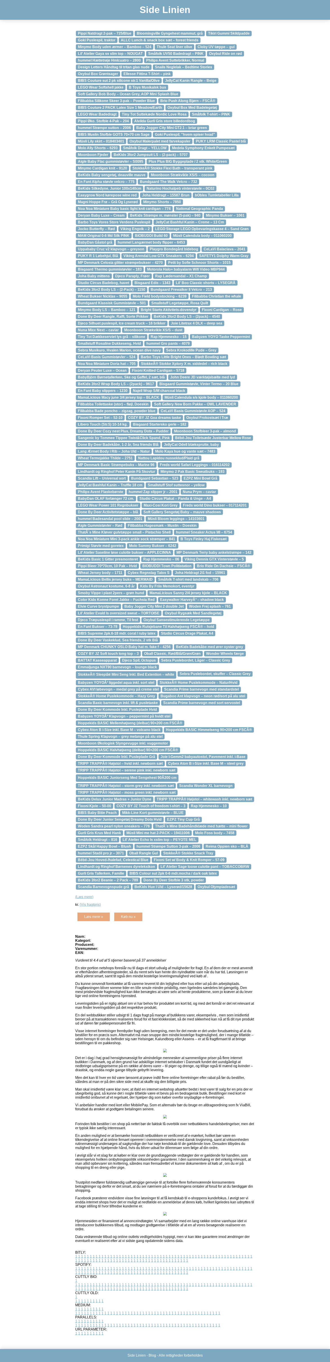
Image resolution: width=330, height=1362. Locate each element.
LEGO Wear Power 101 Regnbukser (108, 505)
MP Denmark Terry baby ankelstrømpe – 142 (213, 552)
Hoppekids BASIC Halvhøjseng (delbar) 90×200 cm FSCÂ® (128, 750)
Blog (152, 1355)
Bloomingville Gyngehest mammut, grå (170, 33)
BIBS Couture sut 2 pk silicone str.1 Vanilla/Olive (119, 80)
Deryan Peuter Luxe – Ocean (102, 370)
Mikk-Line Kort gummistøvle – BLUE (153, 813)
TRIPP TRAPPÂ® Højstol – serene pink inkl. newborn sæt (126, 770)
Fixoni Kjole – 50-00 (94, 806)
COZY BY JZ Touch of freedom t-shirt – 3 (151, 806)
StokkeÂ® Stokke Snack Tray (188, 853)
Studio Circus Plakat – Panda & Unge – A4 (175, 498)
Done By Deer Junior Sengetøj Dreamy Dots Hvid (120, 819)
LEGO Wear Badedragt (97, 114)
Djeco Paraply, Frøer (132, 276)
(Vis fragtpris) (90, 905)
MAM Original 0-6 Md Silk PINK (104, 236)
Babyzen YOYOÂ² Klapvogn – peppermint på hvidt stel (124, 716)
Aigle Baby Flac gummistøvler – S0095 (110, 161)
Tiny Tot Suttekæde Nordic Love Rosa (154, 114)
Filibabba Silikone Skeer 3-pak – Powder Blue (116, 101)
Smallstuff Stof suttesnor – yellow (176, 485)
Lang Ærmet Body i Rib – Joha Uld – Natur (114, 451)
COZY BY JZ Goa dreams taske (154, 418)
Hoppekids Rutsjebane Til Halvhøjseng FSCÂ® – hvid (168, 627)
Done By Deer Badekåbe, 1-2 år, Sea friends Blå (118, 445)
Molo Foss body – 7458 (214, 833)
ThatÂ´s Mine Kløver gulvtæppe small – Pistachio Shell (124, 532)
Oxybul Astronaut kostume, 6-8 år (106, 586)
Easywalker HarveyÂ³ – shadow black (192, 600)
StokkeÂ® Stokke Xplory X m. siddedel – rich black (184, 364)
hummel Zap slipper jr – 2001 (153, 492)
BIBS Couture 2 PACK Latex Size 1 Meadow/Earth (120, 107)
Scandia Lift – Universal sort (102, 478)
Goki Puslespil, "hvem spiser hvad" (185, 134)
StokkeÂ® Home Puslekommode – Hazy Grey (116, 696)
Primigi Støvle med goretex (101, 546)
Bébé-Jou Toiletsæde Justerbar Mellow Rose (213, 438)
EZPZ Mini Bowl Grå (200, 478)
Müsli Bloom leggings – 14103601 (176, 519)
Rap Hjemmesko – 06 (161, 559)
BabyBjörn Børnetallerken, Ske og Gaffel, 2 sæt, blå (121, 377)
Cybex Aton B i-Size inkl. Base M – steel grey (206, 763)
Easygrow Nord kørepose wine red (107, 195)
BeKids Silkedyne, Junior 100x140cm (109, 188)
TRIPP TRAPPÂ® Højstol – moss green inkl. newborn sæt (127, 792)
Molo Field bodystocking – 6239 (160, 296)
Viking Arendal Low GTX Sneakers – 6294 (158, 256)
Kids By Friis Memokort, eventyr (167, 586)
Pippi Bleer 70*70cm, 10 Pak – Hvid (107, 566)
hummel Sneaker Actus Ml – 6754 (204, 532)
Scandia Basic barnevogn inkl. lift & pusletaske (118, 703)
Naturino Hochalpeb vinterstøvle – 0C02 (180, 188)
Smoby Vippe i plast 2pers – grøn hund (111, 593)
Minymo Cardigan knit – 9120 (102, 168)
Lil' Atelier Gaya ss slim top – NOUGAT (110, 54)
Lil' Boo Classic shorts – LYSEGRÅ (205, 283)
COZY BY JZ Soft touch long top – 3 (108, 653)
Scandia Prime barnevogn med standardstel (201, 689)
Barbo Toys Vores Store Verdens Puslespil (114, 222)
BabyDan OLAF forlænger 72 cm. (106, 498)
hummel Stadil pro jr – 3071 (101, 853)
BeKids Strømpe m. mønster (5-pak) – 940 (165, 215)
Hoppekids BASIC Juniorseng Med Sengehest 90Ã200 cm (127, 778)
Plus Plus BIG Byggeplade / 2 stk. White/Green (188, 161)
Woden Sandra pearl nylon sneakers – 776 (114, 826)
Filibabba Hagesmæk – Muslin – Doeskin (162, 525)
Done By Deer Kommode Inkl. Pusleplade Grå (116, 757)
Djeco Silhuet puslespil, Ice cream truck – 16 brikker (121, 323)
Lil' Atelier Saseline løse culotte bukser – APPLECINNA (124, 552)
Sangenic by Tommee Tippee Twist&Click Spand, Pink (124, 438)
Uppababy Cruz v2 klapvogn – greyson (111, 249)
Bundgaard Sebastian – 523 (154, 478)
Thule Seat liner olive (174, 47)
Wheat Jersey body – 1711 (100, 573)
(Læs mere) (84, 897)
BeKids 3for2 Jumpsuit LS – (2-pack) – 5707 (151, 155)
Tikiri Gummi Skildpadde (229, 33)
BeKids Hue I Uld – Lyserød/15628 (163, 887)
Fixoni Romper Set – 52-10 (100, 418)
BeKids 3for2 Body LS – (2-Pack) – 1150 (111, 289)
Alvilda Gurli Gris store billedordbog (164, 121)
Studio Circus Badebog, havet (103, 283)
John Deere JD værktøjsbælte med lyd (202, 377)
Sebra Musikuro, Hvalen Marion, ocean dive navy (119, 350)
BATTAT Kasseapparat (97, 660)
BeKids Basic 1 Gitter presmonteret (108, 559)
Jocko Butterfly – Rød (96, 229)
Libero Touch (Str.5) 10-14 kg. (103, 424)
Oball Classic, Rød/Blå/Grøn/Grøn (172, 653)
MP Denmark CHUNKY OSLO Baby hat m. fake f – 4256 (124, 647)
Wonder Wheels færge (225, 653)
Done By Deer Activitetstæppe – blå (108, 512)
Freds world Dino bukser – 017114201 (215, 505)
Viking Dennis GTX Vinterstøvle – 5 (214, 559)
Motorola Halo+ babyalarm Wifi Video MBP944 (186, 269)
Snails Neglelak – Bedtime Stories (183, 67)
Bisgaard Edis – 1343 (152, 283)
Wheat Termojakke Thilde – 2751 (105, 458)
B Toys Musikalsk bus (147, 87)
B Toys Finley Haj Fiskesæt (203, 539)
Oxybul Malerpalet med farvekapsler (160, 141)
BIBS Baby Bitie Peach (97, 813)
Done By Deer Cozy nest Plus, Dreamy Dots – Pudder (123, 431)
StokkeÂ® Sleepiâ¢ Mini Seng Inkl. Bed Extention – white (126, 674)
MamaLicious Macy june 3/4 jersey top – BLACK (118, 397)
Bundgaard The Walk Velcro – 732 (168, 182)
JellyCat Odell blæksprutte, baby (191, 445)
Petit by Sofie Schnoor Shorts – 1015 (199, 262)
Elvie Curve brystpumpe (98, 606)
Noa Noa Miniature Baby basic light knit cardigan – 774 (124, 209)
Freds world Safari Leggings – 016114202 (195, 465)
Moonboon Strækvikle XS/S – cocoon (182, 175)
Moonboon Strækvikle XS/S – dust (153, 330)
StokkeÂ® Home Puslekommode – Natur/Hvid (199, 682)
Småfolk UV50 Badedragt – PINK (176, 54)
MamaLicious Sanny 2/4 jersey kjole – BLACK (188, 593)
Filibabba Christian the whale (216, 296)
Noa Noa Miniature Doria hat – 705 (107, 364)
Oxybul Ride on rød (225, 54)
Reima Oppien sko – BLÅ (227, 846)
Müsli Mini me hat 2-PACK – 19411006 (158, 833)
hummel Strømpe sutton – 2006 (104, 128)
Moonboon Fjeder (93, 155)
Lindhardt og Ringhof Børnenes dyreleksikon (116, 867)
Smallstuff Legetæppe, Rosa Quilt (179, 303)
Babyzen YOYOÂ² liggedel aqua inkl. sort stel (116, 682)
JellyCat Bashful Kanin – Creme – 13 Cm (190, 222)
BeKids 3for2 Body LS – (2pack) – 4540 (187, 316)
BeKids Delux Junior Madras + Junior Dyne (114, 799)
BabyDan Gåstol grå (95, 242)
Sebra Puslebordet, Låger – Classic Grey (195, 660)
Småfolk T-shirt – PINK (211, 114)
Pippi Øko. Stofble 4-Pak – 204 (103, 121)
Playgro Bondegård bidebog (174, 249)
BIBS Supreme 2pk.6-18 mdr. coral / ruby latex (117, 633)
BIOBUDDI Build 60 (151, 236)
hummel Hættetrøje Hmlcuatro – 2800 (109, 60)
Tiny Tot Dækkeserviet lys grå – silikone (111, 337)
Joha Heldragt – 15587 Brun (165, 195)
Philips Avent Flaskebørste (100, 492)
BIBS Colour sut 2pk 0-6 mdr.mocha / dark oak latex (173, 873)
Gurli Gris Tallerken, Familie (101, 873)
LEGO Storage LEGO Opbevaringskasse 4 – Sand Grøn (202, 229)
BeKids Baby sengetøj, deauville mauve (111, 175)
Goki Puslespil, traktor (96, 40)
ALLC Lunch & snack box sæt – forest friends (159, 40)
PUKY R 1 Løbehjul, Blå (98, 256)
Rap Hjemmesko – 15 (169, 337)
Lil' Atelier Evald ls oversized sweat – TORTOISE (118, 613)
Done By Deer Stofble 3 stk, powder (173, 880)
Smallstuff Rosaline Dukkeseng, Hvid (109, 343)
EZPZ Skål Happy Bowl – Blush (104, 846)
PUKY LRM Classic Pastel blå (221, 141)
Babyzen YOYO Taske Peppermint (221, 337)
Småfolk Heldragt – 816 (97, 840)
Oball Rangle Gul (143, 853)
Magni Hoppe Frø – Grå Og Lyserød (108, 202)
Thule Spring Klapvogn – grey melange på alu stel (120, 736)
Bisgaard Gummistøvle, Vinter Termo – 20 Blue (198, 384)
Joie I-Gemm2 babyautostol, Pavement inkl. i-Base (203, 757)
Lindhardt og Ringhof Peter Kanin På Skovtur (116, 471)
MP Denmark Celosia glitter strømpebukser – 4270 (120, 262)
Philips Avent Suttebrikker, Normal (175, 60)
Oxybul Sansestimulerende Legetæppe (176, 620)
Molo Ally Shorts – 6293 (98, 148)
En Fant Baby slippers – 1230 (103, 391)
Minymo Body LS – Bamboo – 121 (106, 310)
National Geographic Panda (199, 209)
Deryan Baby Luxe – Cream (101, 215)
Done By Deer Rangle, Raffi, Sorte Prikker (113, 316)
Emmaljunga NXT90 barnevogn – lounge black (117, 667)
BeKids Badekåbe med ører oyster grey (209, 647)
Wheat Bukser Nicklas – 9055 (102, 296)
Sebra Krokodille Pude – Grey (191, 350)
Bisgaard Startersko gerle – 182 (159, 424)
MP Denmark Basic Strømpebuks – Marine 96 (116, 465)
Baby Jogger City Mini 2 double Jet (154, 606)
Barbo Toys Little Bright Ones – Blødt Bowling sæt (183, 357)
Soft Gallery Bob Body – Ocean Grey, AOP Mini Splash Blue (128, 94)
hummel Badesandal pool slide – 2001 (110, 519)
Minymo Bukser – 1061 (225, 215)
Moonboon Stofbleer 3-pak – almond (205, 431)
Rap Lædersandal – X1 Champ (181, 276)
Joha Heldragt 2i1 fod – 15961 (200, 573)
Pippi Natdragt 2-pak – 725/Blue (104, 33)
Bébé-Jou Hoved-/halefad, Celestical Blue (113, 860)
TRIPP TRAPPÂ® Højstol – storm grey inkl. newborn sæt (126, 786)
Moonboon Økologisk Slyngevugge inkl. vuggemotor (123, 743)
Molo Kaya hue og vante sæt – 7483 (185, 451)
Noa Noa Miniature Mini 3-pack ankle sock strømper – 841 (126, 539)
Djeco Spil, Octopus (139, 660)
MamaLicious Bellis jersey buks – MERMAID (115, 579)
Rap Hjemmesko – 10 (209, 806)
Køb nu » (128, 917)
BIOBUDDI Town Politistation (166, 566)
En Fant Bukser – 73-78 (97, 627)
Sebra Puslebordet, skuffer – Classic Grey (215, 674)
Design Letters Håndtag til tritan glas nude (114, 67)
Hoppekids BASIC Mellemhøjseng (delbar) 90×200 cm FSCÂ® (130, 723)
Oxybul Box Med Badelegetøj (192, 107)
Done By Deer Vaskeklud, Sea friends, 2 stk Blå (118, 640)
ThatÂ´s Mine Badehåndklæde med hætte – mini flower (201, 826)
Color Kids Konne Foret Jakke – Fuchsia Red (116, 600)
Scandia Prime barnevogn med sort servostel (201, 703)
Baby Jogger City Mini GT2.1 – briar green (171, 128)
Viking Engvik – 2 (135, 229)
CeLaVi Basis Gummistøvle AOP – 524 (193, 411)
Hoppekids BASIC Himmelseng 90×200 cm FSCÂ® (209, 730)
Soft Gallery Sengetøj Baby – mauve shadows (182, 512)
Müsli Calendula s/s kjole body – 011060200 (201, 397)
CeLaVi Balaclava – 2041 (224, 249)
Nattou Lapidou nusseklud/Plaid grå (168, 458)
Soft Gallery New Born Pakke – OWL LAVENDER (195, 404)
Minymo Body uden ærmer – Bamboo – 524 (114, 47)
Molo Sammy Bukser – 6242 (152, 546)
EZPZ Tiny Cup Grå (183, 819)
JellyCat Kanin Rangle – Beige (190, 80)
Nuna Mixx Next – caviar (98, 330)
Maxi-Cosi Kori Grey (161, 505)
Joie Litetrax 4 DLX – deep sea (196, 323)
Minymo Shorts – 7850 (162, 202)
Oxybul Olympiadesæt (216, 887)
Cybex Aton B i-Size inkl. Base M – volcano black (119, 730)
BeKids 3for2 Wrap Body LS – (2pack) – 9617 (116, 384)
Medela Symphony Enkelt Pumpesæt (203, 148)
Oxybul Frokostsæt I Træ (207, 418)
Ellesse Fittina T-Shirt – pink (147, 74)
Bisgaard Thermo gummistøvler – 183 (110, 269)
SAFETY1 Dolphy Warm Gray (224, 256)
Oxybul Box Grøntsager (98, 74)
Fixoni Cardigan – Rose (222, 310)
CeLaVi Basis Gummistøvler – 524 (106, 357)
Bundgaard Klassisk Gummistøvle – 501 (112, 303)
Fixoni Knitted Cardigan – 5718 (158, 370)
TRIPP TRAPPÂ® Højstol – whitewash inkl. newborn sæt (204, 799)
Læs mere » (93, 917)
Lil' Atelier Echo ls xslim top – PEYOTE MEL (159, 840)
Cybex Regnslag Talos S (148, 573)
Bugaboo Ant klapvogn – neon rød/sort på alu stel (203, 696)
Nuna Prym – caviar (199, 492)
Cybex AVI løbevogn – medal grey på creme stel (118, 689)
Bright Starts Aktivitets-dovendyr (168, 310)
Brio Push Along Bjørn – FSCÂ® (187, 101)
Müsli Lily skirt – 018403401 (101, 141)
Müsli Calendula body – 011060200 (202, 236)
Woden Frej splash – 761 (210, 606)
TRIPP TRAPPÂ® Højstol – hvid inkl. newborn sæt (120, 763)
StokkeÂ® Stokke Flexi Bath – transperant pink (172, 168)
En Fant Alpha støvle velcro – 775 (106, 182)
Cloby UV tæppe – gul (216, 47)
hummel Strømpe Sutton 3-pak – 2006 (168, 846)
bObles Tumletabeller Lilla (217, 195)
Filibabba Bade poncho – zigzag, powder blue (116, 411)
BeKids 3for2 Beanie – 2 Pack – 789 (108, 880)
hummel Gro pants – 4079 (168, 343)
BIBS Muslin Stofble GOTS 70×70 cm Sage (114, 134)
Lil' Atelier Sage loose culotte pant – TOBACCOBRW (205, 867)
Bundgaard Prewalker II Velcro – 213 (181, 289)
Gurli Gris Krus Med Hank (99, 833)
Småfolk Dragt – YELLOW (145, 148)
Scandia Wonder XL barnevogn (206, 786)
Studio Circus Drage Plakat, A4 (187, 633)
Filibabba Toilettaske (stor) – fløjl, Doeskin (113, 404)
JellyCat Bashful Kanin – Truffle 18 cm (110, 485)
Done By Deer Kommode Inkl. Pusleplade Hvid (117, 709)
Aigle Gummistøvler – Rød (100, 525)
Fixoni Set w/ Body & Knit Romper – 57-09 (189, 860)
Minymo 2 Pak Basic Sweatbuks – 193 (192, 471)
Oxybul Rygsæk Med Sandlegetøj (193, 613)
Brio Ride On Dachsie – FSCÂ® (223, 566)
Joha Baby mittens (94, 276)
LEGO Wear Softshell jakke (100, 87)
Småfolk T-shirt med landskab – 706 (188, 579)
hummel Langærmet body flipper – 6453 (151, 242)
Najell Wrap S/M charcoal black (159, 391)
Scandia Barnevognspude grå (103, 887)
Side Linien (165, 9)
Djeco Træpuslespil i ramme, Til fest (108, 620)
